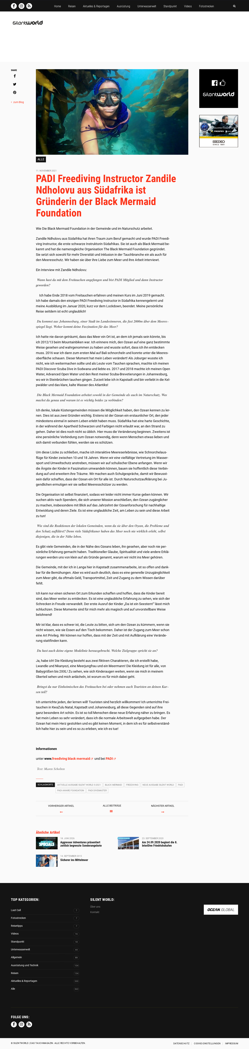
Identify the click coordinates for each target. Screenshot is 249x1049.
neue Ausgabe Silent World (158, 785)
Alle (41, 159)
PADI (109, 758)
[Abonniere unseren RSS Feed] (29, 6)
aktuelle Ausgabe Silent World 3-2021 (79, 785)
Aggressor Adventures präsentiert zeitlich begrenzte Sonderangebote (81, 844)
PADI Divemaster (97, 790)
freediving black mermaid (71, 758)
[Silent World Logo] (27, 24)
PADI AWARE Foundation (70, 790)
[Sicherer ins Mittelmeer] (47, 861)
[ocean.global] (221, 912)
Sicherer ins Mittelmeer (74, 860)
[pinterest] (14, 92)
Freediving (132, 785)
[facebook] (14, 76)
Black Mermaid (113, 785)
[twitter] (14, 84)
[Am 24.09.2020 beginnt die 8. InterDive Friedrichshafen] (128, 843)
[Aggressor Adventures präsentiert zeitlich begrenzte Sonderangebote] (47, 843)
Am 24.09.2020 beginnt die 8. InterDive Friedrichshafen (159, 844)
